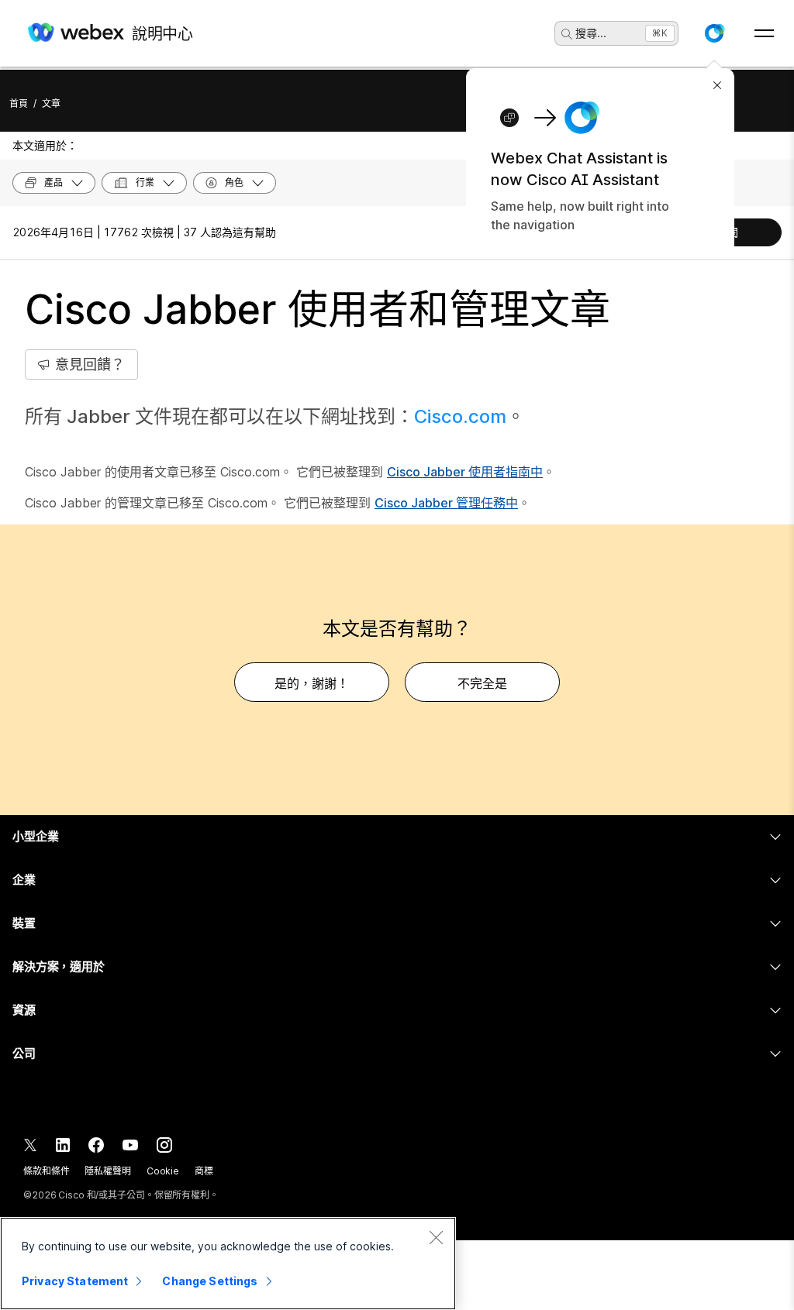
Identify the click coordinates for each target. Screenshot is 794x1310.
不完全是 (482, 683)
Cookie (163, 1171)
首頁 (18, 103)
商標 (204, 1171)
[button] (714, 33)
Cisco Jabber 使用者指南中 (465, 472)
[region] (228, 1263)
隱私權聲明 (107, 1171)
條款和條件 (46, 1171)
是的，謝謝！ (311, 683)
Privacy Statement (75, 1281)
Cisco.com (460, 416)
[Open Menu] (764, 33)
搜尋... (590, 33)
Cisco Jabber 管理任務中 (446, 503)
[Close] (436, 1237)
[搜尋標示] (566, 34)
